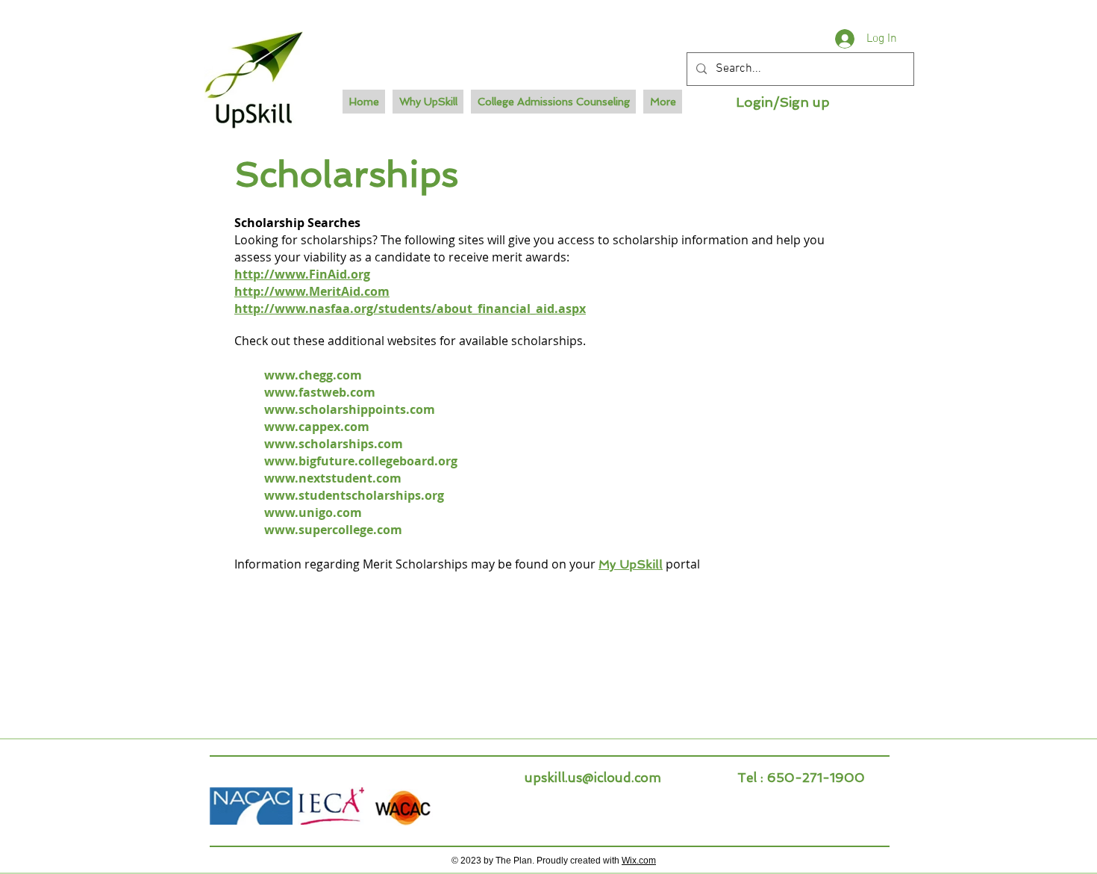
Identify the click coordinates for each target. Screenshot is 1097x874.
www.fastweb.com (319, 392)
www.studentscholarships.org (354, 495)
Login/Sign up (783, 102)
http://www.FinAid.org (302, 274)
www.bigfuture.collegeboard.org (360, 461)
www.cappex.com (316, 426)
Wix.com (639, 860)
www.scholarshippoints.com (349, 409)
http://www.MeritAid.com (312, 291)
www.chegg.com (313, 375)
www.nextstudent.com (332, 478)
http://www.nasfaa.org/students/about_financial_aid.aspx (410, 308)
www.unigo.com (313, 512)
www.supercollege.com (333, 529)
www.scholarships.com (333, 444)
